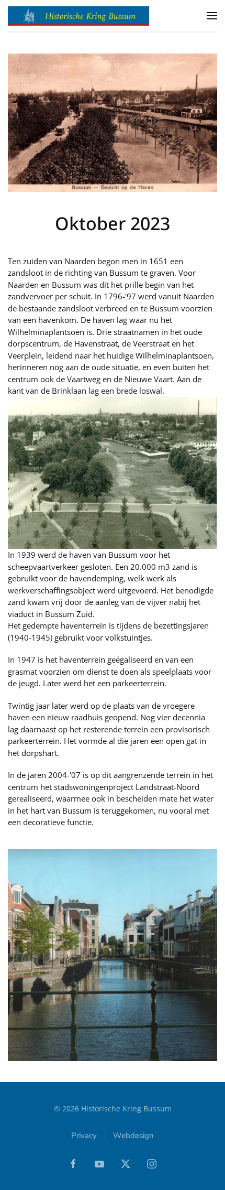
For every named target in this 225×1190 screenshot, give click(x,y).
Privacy (84, 1135)
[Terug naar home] (78, 15)
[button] (212, 15)
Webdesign (133, 1135)
